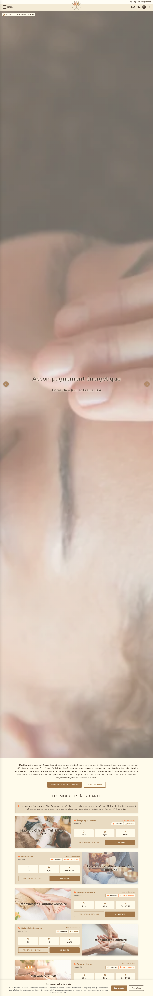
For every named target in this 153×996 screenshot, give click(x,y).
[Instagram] (144, 7)
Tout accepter (119, 988)
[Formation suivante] (147, 384)
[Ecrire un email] (133, 7)
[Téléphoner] (139, 7)
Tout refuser (136, 988)
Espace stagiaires (141, 2)
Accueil (8, 14)
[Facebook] (149, 7)
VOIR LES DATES (95, 785)
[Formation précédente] (6, 384)
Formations (20, 14)
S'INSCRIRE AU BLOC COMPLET (64, 785)
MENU (10, 7)
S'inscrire (120, 842)
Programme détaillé (89, 842)
